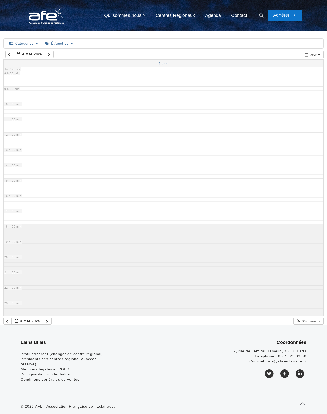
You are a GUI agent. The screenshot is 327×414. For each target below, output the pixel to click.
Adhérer (282, 15)
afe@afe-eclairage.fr (287, 361)
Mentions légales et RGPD (45, 369)
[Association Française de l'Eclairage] (46, 13)
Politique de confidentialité (45, 374)
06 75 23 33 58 (292, 356)
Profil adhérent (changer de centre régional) (62, 354)
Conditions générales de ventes (50, 379)
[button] (308, 321)
